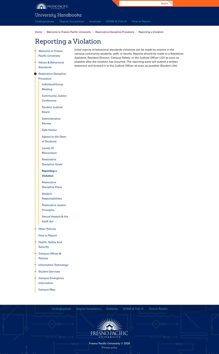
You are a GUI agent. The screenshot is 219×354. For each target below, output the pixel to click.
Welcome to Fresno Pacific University (68, 31)
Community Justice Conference (54, 98)
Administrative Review (51, 121)
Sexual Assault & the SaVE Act (55, 219)
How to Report (141, 21)
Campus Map (46, 289)
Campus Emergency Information (51, 281)
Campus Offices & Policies (49, 256)
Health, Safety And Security (50, 245)
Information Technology (53, 265)
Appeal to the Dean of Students (54, 139)
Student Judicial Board (52, 110)
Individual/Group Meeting (52, 87)
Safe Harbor (49, 130)
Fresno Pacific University (104, 343)
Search (164, 3)
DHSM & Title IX (116, 21)
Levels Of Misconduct (49, 151)
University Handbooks (58, 15)
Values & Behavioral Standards (51, 65)
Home (38, 31)
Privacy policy (109, 347)
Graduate (95, 21)
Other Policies (47, 229)
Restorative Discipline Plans (52, 185)
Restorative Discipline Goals (52, 162)
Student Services (49, 271)
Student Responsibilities (52, 196)
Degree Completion (71, 21)
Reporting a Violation (49, 173)
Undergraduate (44, 21)
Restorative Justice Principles (54, 207)
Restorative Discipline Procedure (114, 31)
